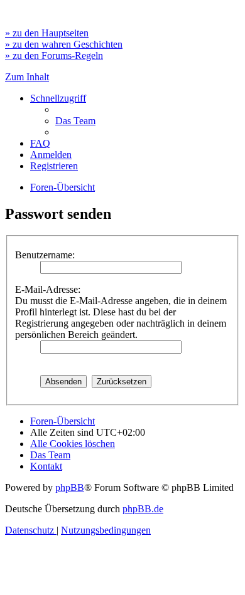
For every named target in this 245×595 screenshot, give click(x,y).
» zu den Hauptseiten (47, 33)
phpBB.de (142, 508)
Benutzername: (45, 255)
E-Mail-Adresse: (47, 289)
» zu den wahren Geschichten (63, 44)
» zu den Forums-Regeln (54, 55)
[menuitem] (75, 120)
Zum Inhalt (27, 76)
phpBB (69, 487)
